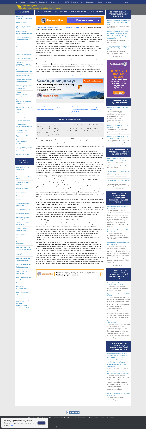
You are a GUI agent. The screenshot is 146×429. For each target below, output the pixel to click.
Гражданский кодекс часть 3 (24, 54)
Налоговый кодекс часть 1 (23, 117)
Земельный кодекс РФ (22, 75)
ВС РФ (67, 2)
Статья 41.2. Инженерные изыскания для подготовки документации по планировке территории (85, 109)
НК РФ (18, 113)
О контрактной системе (22, 213)
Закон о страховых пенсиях (24, 238)
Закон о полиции (21, 234)
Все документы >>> (119, 56)
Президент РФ (43, 2)
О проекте (108, 2)
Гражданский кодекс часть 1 (24, 47)
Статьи (100, 2)
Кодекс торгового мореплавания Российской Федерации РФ (23, 101)
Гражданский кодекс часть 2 (24, 50)
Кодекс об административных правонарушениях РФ (22, 94)
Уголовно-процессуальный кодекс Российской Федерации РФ (24, 148)
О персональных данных (23, 209)
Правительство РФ (57, 2)
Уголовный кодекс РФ (22, 154)
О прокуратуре (20, 196)
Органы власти (90, 2)
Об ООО (18, 199)
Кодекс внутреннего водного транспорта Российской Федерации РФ (24, 86)
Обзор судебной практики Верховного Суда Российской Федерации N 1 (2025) (118, 47)
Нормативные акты (77, 2)
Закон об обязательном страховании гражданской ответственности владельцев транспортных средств (24, 251)
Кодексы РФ (24, 2)
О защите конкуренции (22, 188)
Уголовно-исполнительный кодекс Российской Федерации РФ (23, 141)
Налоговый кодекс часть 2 (23, 120)
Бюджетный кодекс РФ (22, 22)
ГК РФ (17, 43)
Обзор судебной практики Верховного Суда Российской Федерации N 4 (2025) (118, 22)
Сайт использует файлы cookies (66, 426)
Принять (41, 423)
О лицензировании (21, 192)
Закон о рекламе (21, 283)
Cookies (11, 425)
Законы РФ (33, 2)
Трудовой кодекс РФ (22, 136)
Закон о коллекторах (22, 173)
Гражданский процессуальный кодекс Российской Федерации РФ (24, 64)
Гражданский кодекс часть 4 (24, 58)
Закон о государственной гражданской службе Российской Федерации (23, 265)
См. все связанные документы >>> (70, 75)
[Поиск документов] (17, 2)
